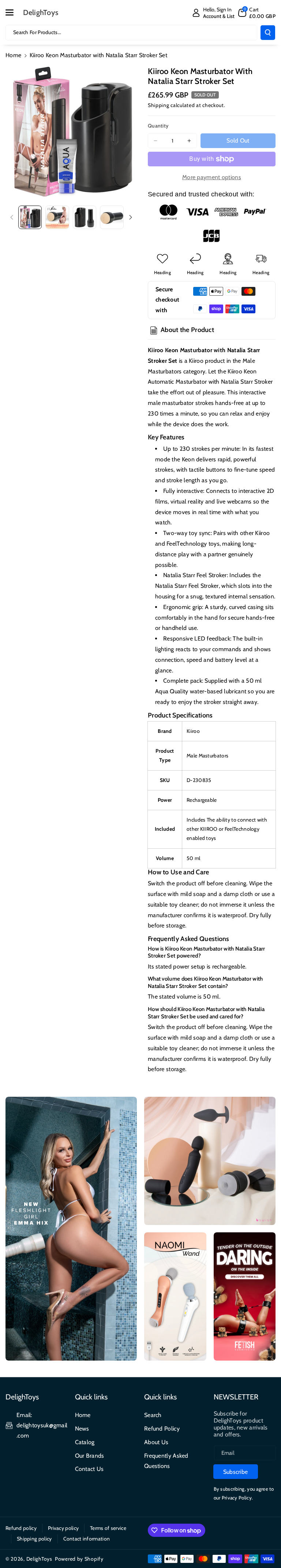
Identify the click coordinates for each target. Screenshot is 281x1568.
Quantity (158, 125)
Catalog (85, 1442)
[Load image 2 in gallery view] (57, 217)
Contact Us (89, 1468)
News (82, 1428)
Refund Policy (162, 1428)
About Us (156, 1442)
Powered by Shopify (79, 1559)
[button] (13, 12)
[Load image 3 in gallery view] (84, 217)
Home (13, 55)
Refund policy (21, 1528)
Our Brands (89, 1455)
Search (153, 1415)
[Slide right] (130, 217)
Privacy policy (63, 1528)
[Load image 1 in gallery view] (30, 217)
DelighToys (39, 1559)
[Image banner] (71, 1229)
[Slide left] (11, 217)
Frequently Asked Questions (166, 1460)
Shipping (158, 105)
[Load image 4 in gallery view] (111, 217)
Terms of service (108, 1528)
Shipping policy (34, 1538)
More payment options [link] (211, 177)
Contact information (86, 1538)
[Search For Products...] (268, 32)
